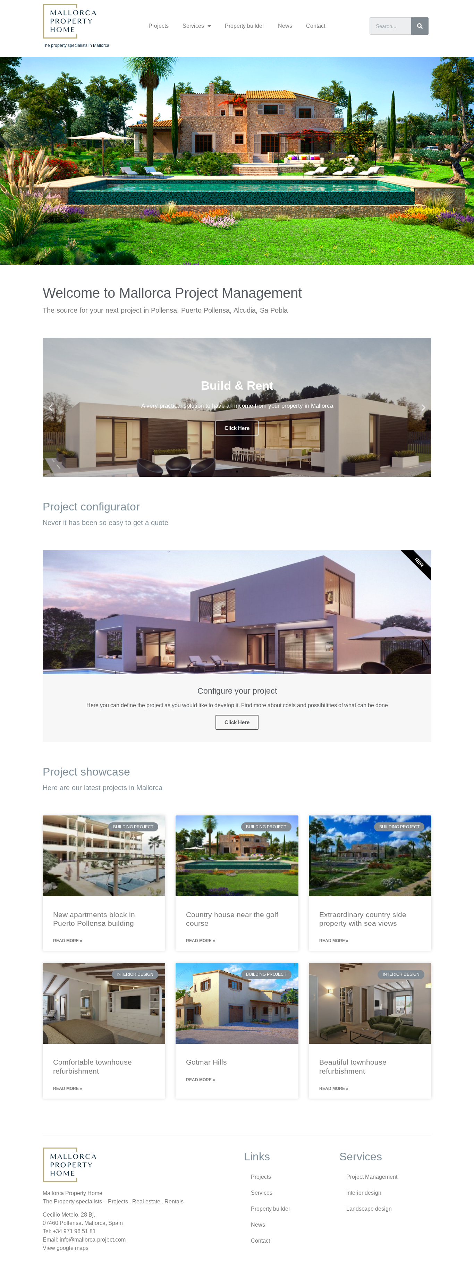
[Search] (420, 26)
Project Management (371, 1177)
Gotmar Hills (206, 1062)
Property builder (244, 26)
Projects (159, 26)
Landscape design (369, 1209)
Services (193, 26)
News (285, 26)
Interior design (363, 1193)
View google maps (65, 1248)
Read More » (67, 940)
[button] (231, 472)
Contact (315, 26)
